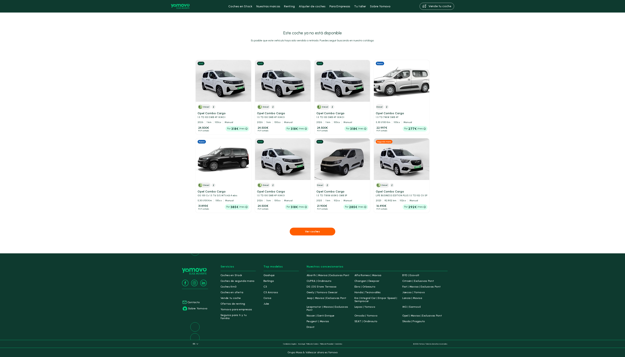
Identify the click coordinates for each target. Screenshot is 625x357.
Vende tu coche (231, 298)
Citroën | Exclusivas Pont (418, 280)
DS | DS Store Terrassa (321, 286)
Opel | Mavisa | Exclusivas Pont (422, 315)
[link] (223, 97)
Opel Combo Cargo (212, 115)
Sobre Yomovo (198, 308)
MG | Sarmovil (411, 306)
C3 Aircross (271, 292)
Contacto (194, 302)
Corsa (267, 298)
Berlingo (269, 280)
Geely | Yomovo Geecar (322, 292)
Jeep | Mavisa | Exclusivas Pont (326, 298)
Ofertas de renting (233, 303)
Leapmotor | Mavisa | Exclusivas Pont (327, 308)
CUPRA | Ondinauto (319, 280)
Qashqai (269, 275)
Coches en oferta (232, 292)
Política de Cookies (312, 344)
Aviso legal (301, 344)
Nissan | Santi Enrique (320, 315)
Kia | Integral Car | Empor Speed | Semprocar (375, 299)
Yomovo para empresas (236, 309)
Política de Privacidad (326, 344)
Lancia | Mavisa (412, 298)
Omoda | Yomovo (366, 315)
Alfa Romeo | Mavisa (367, 275)
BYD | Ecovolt (410, 275)
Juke (266, 303)
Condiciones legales (290, 344)
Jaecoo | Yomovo (413, 292)
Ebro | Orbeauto (364, 286)
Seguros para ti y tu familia (234, 317)
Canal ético (338, 344)
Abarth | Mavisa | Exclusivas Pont (328, 275)
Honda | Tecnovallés (367, 292)
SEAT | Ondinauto (365, 321)
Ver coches (312, 231)
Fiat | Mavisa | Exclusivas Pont (421, 286)
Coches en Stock (231, 275)
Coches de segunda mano (238, 280)
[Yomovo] (180, 6)
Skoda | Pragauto (413, 321)
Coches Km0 (229, 286)
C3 (265, 286)
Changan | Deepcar (367, 280)
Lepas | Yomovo (364, 306)
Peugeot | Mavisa (318, 321)
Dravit (311, 327)
